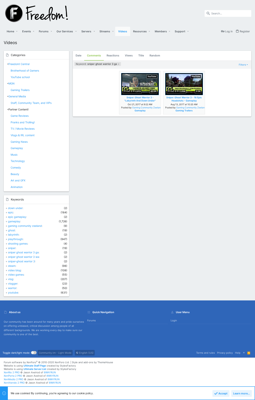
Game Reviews (20, 115)
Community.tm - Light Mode (55, 352)
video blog (14, 270)
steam (11, 265)
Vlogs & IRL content (23, 135)
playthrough (15, 239)
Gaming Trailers (20, 90)
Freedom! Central (18, 64)
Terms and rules (205, 352)
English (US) (86, 352)
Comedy (16, 167)
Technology (18, 161)
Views (129, 55)
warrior (12, 288)
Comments (94, 55)
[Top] (244, 353)
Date (78, 55)
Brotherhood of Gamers (25, 70)
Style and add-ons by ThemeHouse (92, 362)
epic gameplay (17, 216)
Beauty (15, 174)
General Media (17, 96)
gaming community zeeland (25, 225)
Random (155, 55)
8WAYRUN (50, 372)
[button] (17, 31)
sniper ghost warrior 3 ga (23, 252)
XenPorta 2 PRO (13, 375)
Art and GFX (18, 180)
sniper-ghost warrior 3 (21, 261)
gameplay (14, 221)
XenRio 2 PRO (12, 372)
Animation (17, 187)
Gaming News (19, 141)
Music (14, 154)
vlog (10, 279)
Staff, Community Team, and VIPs (31, 102)
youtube (13, 292)
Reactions (113, 55)
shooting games (17, 243)
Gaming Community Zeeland (147, 107)
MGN (11, 83)
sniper (11, 248)
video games (16, 274)
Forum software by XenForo (37, 362)
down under (15, 208)
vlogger (12, 283)
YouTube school (20, 77)
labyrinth (13, 234)
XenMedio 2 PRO (13, 379)
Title (141, 55)
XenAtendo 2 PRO (14, 382)
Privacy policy (225, 352)
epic (10, 212)
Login (174, 320)
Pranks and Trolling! (23, 122)
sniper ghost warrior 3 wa (23, 256)
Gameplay (17, 148)
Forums (91, 320)
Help (237, 352)
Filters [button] (242, 64)
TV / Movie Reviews (23, 128)
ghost (11, 230)
